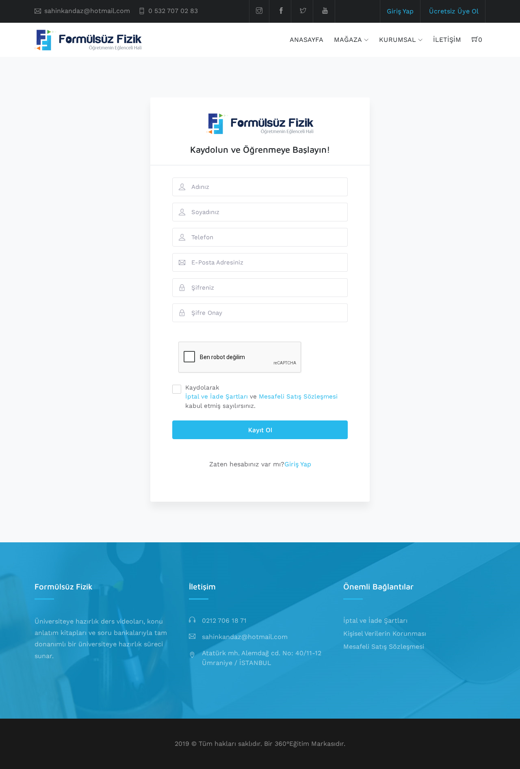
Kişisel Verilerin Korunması (384, 633)
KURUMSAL (397, 39)
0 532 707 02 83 (173, 11)
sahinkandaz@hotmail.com (87, 11)
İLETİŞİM (447, 39)
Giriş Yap (400, 11)
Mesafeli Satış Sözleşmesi (298, 396)
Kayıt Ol (260, 429)
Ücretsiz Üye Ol (454, 11)
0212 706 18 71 (224, 620)
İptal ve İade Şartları (216, 396)
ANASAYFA (306, 39)
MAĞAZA (348, 39)
